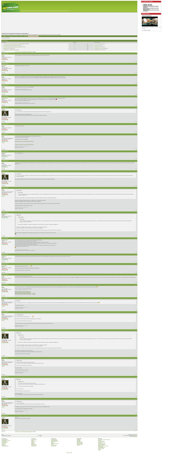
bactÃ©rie (99, 440)
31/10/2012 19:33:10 (5, 74)
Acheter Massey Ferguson (6, 440)
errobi (3, 55)
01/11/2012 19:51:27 (5, 298)
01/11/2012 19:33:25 (5, 274)
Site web (3, 142)
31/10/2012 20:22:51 (5, 85)
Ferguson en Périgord (101, 443)
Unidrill (18, 99)
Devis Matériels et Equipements (26, 51)
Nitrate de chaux (34, 444)
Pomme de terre (33, 445)
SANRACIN (4, 214)
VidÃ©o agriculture (80, 443)
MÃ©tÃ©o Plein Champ (55, 443)
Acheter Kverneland (5, 441)
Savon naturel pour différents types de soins (10, 45)
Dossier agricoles (80, 444)
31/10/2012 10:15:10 (5, 53)
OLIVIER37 (4, 153)
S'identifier (25, 36)
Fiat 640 (52, 444)
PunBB (133, 434)
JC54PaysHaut (5, 98)
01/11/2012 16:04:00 (5, 187)
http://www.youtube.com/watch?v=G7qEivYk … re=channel (25, 293)
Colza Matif (78, 440)
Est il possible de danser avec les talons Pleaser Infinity (12, 46)
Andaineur (33, 443)
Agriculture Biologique (101, 447)
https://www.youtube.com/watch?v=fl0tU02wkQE (23, 292)
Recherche (16, 36)
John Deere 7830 (54, 439)
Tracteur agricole (34, 439)
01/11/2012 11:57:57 (5, 151)
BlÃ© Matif (78, 439)
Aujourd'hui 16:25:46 (97, 43)
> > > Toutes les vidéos (146, 30)
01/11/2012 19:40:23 (5, 284)
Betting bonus (5, 48)
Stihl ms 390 (53, 441)
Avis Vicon (3, 444)
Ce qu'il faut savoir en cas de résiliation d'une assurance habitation (14, 43)
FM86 (3, 136)
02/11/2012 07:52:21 (5, 415)
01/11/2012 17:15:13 (5, 212)
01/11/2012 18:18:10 (5, 254)
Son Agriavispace (5, 58)
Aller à (3, 434)
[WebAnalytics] (85, 454)
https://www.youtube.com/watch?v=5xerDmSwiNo (23, 291)
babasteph (4, 65)
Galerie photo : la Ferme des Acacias (104, 439)
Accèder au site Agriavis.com (33, 36)
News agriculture (79, 441)
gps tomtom (100, 442)
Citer (136, 61)
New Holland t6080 (54, 440)
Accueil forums (4, 36)
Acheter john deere (5, 439)
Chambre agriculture (5, 445)
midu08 (3, 87)
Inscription (21, 36)
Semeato (19, 162)
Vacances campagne (101, 441)
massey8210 (4, 265)
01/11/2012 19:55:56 (5, 312)
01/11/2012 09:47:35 (5, 107)
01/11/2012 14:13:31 (5, 171)
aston (3, 162)
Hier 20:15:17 (96, 45)
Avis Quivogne (4, 442)
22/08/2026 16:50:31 (97, 46)
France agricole (53, 445)
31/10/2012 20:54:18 (5, 96)
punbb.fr (135, 436)
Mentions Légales (69, 452)
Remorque (33, 442)
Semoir (32, 441)
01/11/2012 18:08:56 (5, 238)
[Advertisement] (69, 22)
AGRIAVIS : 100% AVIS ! (147, 4)
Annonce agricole (79, 442)
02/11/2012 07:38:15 (5, 398)
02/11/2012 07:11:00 (5, 330)
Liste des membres (11, 36)
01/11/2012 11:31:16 (5, 134)
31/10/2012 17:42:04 (5, 63)
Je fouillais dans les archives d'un (8, 49)
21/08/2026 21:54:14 (97, 49)
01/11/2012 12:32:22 (5, 160)
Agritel (52, 442)
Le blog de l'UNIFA (101, 448)
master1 (3, 109)
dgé (2, 286)
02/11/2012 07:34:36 (5, 376)
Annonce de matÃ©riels (102, 444)
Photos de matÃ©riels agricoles (103, 445)
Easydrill (28, 99)
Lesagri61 (99, 449)
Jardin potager (100, 446)
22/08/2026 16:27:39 (97, 48)
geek (136, 434)
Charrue (32, 440)
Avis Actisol (3, 443)
